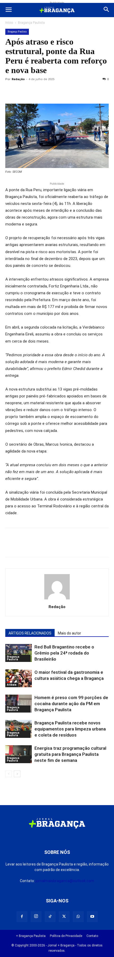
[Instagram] (36, 916)
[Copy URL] (10, 91)
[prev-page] (8, 774)
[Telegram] (83, 91)
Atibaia (11, 684)
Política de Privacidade (66, 936)
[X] (35, 91)
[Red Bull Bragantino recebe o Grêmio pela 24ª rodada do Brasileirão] (18, 653)
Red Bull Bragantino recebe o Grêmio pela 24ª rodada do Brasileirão (64, 653)
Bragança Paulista (31, 23)
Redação (18, 79)
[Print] (71, 91)
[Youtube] (92, 916)
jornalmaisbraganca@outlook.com (65, 881)
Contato (92, 936)
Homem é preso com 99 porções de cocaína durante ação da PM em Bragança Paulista (71, 703)
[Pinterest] (47, 91)
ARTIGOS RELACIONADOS (29, 633)
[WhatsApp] (59, 91)
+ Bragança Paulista (31, 936)
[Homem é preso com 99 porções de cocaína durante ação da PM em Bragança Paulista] (18, 704)
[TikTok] (50, 916)
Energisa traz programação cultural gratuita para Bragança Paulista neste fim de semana (70, 754)
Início (9, 23)
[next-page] (17, 774)
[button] (8, 10)
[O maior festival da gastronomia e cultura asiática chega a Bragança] (18, 678)
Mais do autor (69, 633)
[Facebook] (22, 91)
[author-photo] (57, 599)
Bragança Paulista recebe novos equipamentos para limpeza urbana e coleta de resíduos (70, 729)
